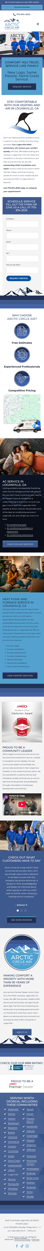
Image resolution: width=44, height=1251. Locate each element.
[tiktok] (22, 1243)
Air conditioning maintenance (20, 535)
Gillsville (31, 1129)
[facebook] (16, 1243)
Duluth (30, 1112)
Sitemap (35, 1237)
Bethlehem (13, 1121)
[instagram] (27, 1243)
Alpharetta (13, 1107)
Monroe (11, 1177)
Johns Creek (14, 1158)
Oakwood (31, 1154)
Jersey (11, 1154)
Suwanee (31, 1185)
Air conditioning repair (16, 525)
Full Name (10, 219)
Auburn (11, 1116)
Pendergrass (33, 1166)
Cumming (13, 1149)
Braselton (12, 1126)
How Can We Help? (13, 265)
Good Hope (32, 1133)
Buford (11, 1130)
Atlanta (11, 1112)
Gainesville (32, 1124)
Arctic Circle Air (20, 1235)
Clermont (12, 1135)
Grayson (31, 1138)
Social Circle (33, 1176)
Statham (31, 1180)
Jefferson (31, 1147)
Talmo (30, 1190)
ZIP (8, 253)
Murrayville (13, 1182)
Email (8, 242)
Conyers (12, 1144)
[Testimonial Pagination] (18, 908)
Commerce (13, 1139)
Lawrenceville (15, 1163)
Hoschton (31, 1143)
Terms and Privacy (22, 1237)
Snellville (31, 1171)
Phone (9, 230)
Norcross (12, 1191)
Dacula (30, 1107)
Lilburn (11, 1168)
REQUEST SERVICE (19, 278)
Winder (30, 1194)
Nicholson (13, 1186)
